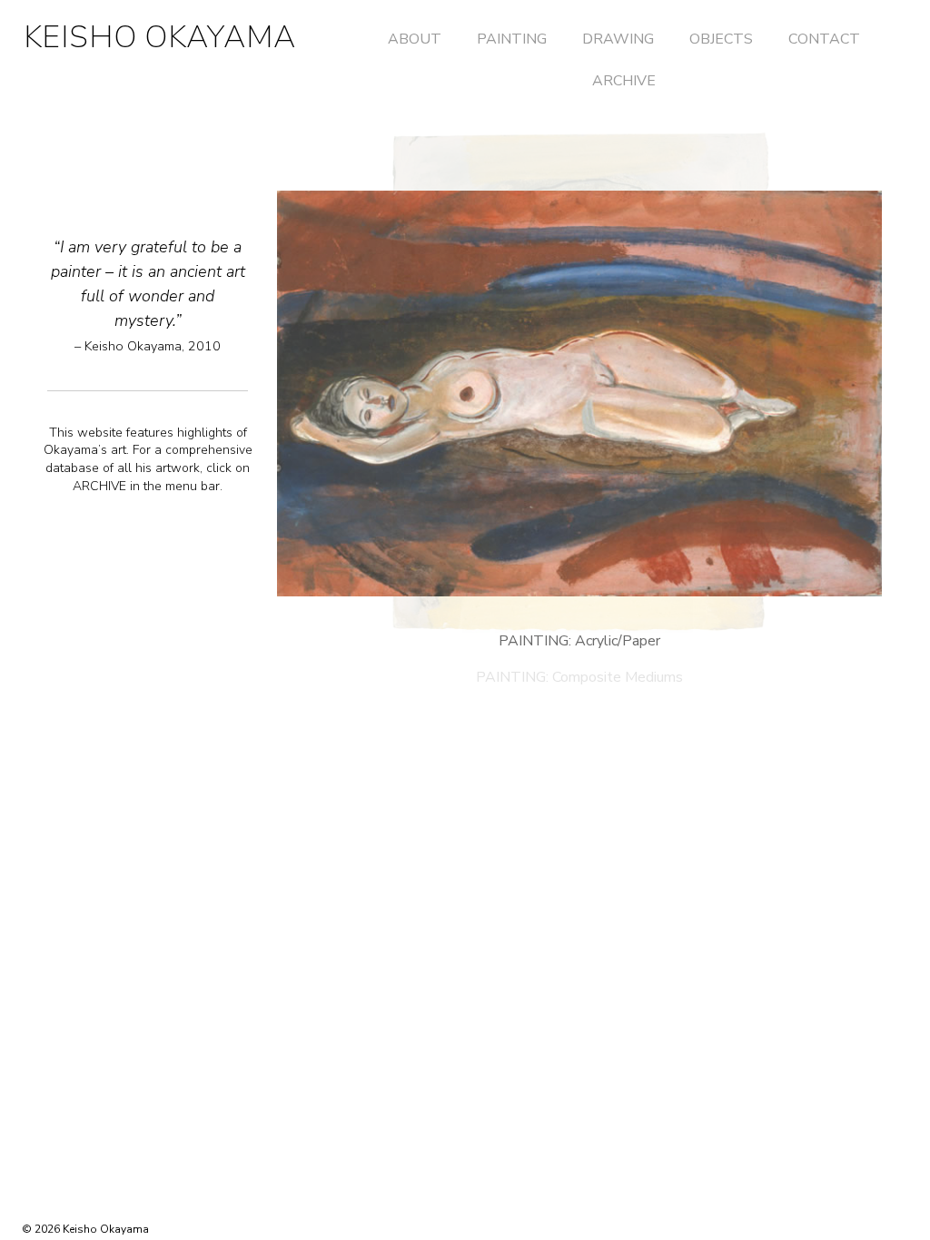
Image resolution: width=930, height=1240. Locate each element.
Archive (624, 81)
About (414, 39)
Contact (824, 39)
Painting (512, 39)
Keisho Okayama (160, 37)
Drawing (618, 39)
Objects (721, 39)
